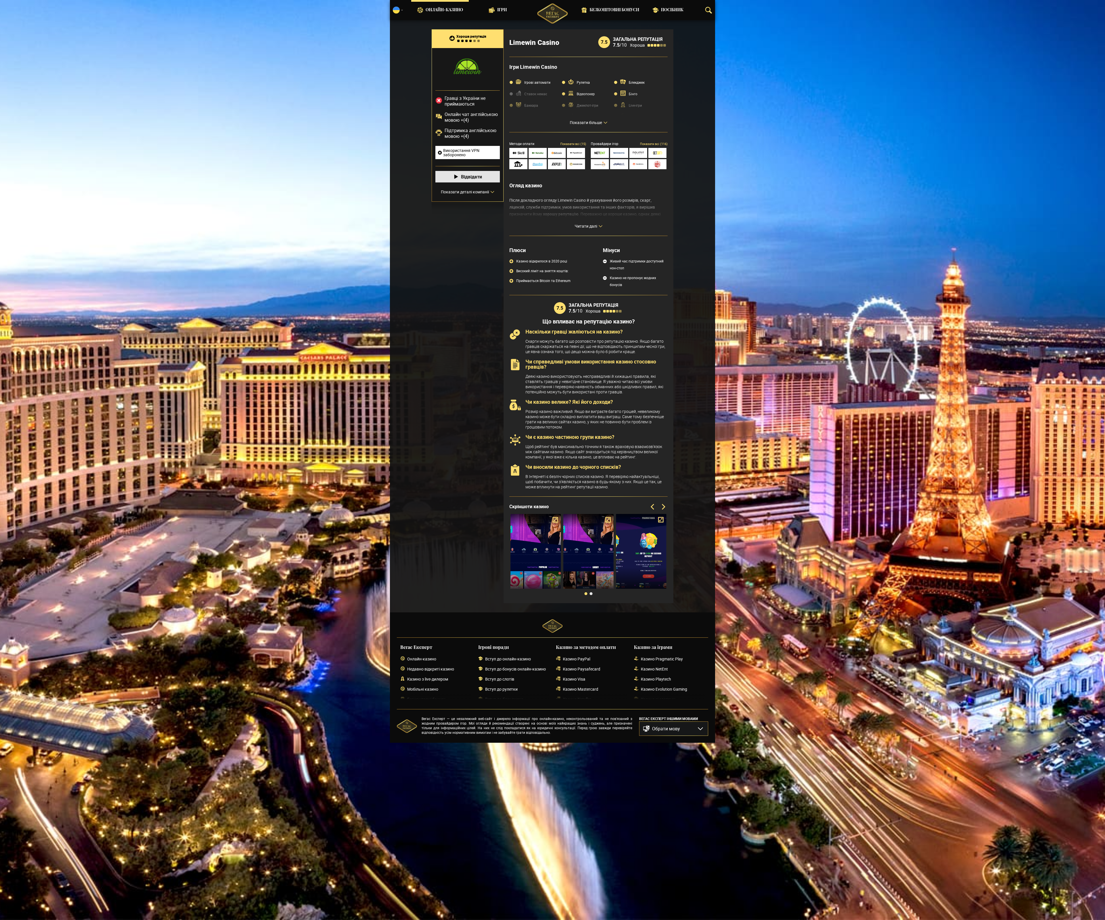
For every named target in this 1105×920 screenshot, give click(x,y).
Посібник (672, 10)
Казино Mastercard (580, 689)
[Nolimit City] (638, 153)
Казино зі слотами (658, 699)
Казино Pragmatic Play (662, 659)
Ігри (502, 10)
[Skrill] (518, 153)
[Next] (663, 507)
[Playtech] (619, 164)
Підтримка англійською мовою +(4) (470, 133)
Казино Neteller (577, 699)
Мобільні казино (422, 689)
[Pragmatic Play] (600, 164)
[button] (673, 728)
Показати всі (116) (654, 144)
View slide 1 (585, 593)
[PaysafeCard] (576, 153)
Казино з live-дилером (427, 679)
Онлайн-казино (444, 10)
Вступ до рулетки (501, 689)
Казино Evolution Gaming (664, 689)
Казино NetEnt (654, 669)
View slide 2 (591, 593)
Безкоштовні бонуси (614, 10)
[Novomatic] (619, 153)
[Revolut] (538, 164)
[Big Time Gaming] (657, 164)
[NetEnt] (600, 153)
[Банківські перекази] (518, 164)
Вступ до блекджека (504, 699)
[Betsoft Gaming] (657, 153)
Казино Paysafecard (581, 669)
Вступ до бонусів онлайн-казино (515, 669)
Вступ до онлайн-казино (508, 659)
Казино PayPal (576, 659)
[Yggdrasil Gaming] (638, 164)
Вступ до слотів (499, 679)
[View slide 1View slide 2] (588, 555)
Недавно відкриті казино (430, 669)
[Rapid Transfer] (557, 164)
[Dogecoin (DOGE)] (576, 164)
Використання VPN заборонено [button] (461, 152)
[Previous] (653, 507)
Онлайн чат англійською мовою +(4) (471, 117)
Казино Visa (574, 679)
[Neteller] (538, 153)
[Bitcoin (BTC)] (557, 153)
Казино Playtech (656, 679)
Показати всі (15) (573, 144)
